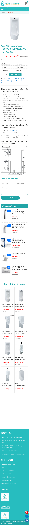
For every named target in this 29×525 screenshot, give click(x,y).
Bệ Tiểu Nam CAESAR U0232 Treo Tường (20, 386)
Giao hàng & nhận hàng (9, 483)
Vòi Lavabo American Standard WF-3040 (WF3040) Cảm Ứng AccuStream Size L (18, 212)
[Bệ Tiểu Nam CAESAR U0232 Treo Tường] (21, 374)
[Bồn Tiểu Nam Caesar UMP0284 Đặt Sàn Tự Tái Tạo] (7, 348)
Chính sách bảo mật (8, 474)
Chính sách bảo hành (8, 464)
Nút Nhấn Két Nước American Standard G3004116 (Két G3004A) (19, 267)
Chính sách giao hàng (8, 467)
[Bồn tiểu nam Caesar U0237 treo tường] (7, 322)
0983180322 (13, 451)
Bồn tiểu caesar (10, 79)
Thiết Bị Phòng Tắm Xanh (11, 3)
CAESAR (14, 131)
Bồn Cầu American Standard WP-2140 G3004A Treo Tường (18, 240)
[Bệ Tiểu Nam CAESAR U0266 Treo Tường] (21, 348)
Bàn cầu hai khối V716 (19, 253)
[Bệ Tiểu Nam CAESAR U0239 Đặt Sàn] (7, 374)
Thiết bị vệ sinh (10, 81)
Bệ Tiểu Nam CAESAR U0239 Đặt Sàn (7, 386)
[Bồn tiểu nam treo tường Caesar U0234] (21, 322)
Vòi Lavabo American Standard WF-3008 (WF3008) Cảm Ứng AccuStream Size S (18, 227)
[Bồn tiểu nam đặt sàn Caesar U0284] (7, 295)
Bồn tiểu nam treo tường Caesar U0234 (21, 333)
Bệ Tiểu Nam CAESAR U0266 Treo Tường (20, 359)
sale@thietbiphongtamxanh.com (15, 454)
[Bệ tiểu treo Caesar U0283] (21, 295)
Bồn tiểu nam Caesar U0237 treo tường (6, 333)
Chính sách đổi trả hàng (9, 471)
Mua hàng (16, 75)
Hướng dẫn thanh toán (8, 477)
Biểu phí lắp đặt (7, 480)
